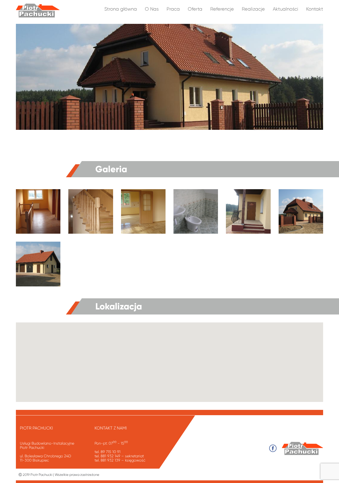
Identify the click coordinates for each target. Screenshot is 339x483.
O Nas (152, 9)
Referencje (222, 9)
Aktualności (285, 9)
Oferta (195, 9)
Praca (173, 9)
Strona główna (120, 9)
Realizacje (253, 9)
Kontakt (314, 9)
